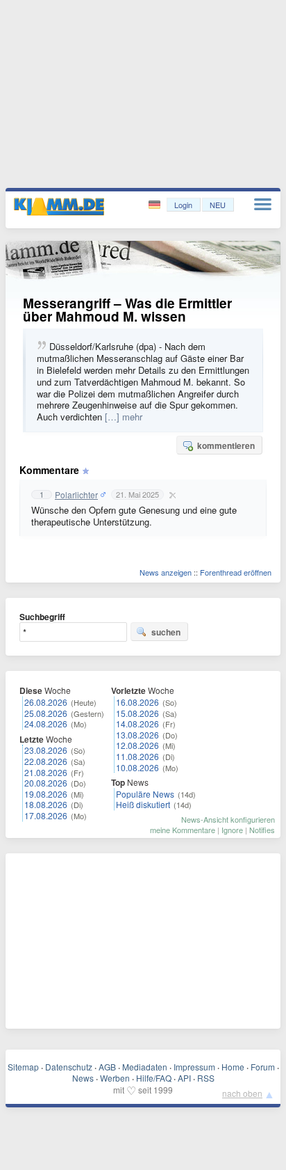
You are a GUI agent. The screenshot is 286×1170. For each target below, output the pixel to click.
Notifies (262, 829)
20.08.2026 (45, 783)
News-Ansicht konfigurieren (228, 819)
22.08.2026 (45, 761)
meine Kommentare (182, 829)
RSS (205, 1078)
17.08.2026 (45, 815)
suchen (165, 632)
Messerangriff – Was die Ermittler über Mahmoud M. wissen (127, 310)
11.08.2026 (137, 756)
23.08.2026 (45, 750)
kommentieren (226, 445)
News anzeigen (166, 572)
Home (232, 1067)
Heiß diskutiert (143, 804)
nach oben (242, 1093)
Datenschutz (68, 1067)
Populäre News (145, 794)
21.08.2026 (45, 772)
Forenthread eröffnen (235, 572)
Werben (115, 1078)
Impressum (194, 1067)
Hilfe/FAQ (153, 1078)
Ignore (232, 829)
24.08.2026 (45, 723)
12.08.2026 (137, 745)
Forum (263, 1067)
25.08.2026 (45, 713)
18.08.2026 (45, 804)
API (184, 1078)
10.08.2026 (137, 767)
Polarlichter (76, 495)
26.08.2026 (45, 702)
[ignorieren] (171, 495)
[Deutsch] (156, 205)
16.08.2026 (137, 702)
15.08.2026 (137, 713)
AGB (107, 1067)
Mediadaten (144, 1067)
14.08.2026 (137, 723)
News (83, 1078)
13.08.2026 (137, 735)
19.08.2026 (45, 794)
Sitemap (23, 1067)
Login (183, 204)
